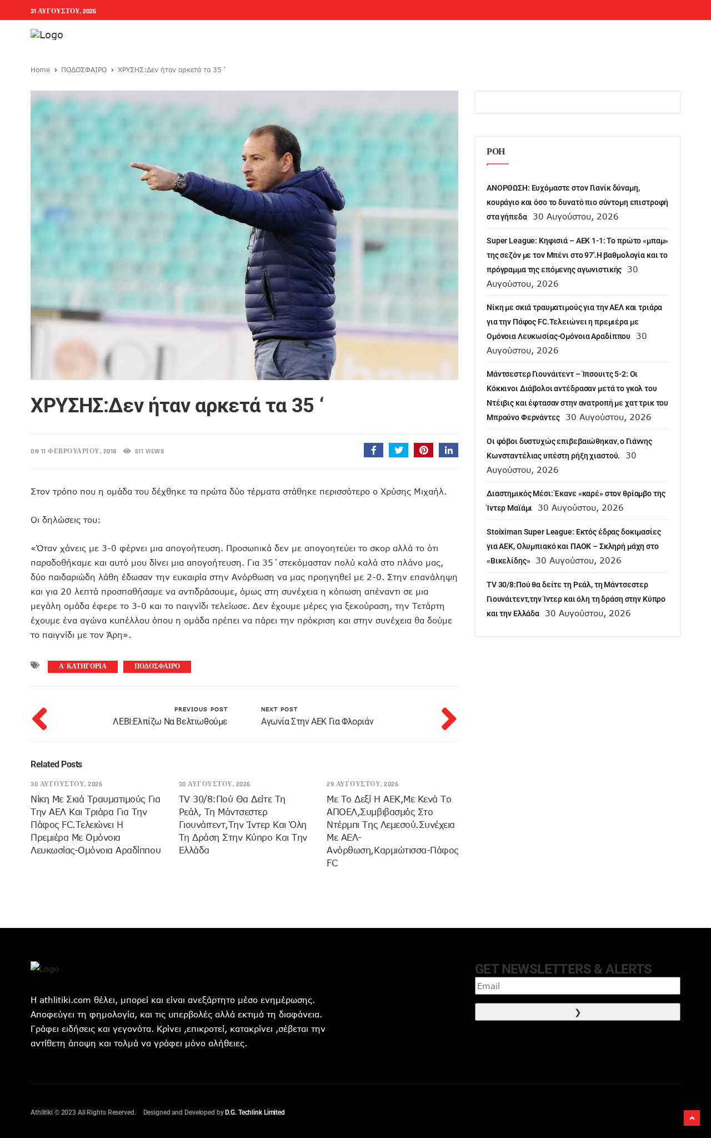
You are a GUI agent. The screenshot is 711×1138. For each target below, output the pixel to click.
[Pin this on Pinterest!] (423, 450)
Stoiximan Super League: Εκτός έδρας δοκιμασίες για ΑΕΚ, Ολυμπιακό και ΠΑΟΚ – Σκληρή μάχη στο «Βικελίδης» (574, 546)
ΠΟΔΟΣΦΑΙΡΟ (84, 69)
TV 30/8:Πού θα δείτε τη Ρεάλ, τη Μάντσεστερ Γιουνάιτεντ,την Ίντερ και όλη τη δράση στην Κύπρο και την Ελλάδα (243, 824)
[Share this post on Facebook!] (373, 450)
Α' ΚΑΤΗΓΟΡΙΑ (83, 666)
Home (40, 69)
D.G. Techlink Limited (254, 1112)
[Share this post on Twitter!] (398, 450)
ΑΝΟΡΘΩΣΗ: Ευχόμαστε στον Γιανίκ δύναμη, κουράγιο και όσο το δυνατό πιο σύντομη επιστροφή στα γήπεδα (577, 202)
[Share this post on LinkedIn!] (448, 450)
